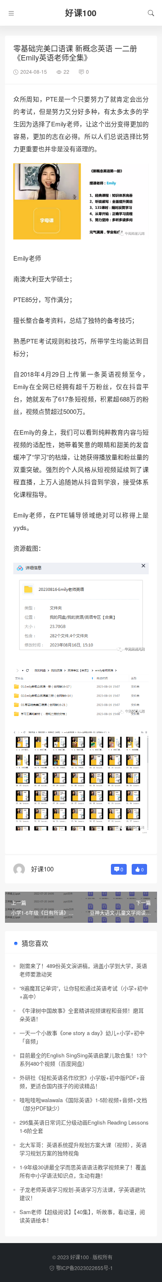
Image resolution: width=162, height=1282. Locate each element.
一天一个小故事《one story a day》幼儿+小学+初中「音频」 (82, 1037)
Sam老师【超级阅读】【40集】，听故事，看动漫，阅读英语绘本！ (82, 1216)
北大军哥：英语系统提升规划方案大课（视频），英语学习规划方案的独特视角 (83, 1149)
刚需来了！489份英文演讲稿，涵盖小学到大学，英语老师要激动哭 (83, 970)
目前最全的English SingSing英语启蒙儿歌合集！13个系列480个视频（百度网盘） (83, 1059)
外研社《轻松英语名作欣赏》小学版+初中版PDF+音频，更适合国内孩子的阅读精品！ (82, 1082)
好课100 (79, 1256)
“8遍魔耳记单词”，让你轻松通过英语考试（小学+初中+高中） (84, 992)
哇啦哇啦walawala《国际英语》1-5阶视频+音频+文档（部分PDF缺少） (83, 1104)
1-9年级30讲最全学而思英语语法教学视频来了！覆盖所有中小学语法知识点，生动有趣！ (83, 1171)
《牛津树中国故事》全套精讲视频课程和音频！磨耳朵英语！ (82, 1014)
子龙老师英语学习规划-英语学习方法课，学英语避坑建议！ (82, 1193)
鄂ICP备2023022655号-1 (84, 1267)
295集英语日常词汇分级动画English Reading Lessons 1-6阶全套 (84, 1126)
